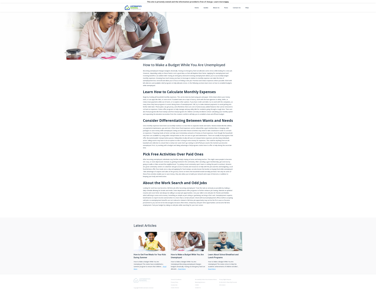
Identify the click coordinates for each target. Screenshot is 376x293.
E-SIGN (197, 285)
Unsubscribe (174, 285)
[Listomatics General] (142, 280)
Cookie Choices (175, 287)
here (226, 2)
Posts (226, 8)
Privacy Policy (174, 282)
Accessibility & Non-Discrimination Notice (206, 279)
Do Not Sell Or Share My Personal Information (228, 283)
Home (197, 8)
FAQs (247, 8)
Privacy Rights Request (225, 279)
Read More (182, 269)
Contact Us (236, 8)
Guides (206, 8)
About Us (216, 8)
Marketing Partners (200, 282)
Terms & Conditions (176, 279)
